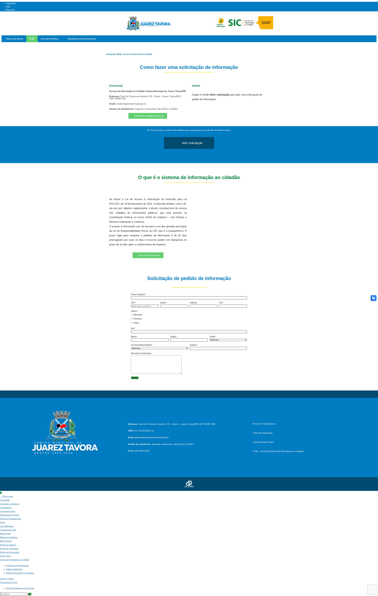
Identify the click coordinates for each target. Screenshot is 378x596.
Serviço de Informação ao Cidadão (14, 560)
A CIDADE (5, 500)
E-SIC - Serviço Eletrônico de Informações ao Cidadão (278, 451)
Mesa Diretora (6, 541)
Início (119, 54)
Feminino (138, 319)
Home (2, 522)
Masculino (138, 315)
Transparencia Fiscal (8, 582)
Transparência (11, 3)
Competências (6, 508)
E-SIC (8, 6)
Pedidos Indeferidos (14, 569)
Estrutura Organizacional (10, 519)
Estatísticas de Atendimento (82, 39)
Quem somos (5, 556)
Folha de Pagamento (263, 433)
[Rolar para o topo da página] (1, 493)
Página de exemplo (8, 545)
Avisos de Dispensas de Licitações (20, 588)
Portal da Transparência (264, 424)
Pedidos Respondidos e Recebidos (20, 573)
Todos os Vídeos (7, 579)
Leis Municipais (6, 526)
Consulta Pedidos (50, 39)
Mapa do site (10, 10)
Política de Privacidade (9, 552)
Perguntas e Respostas (9, 549)
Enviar (134, 378)
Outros (136, 323)
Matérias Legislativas (9, 537)
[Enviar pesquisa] (29, 594)
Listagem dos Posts (8, 530)
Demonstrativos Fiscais (9, 515)
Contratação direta (7, 511)
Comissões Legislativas (9, 504)
